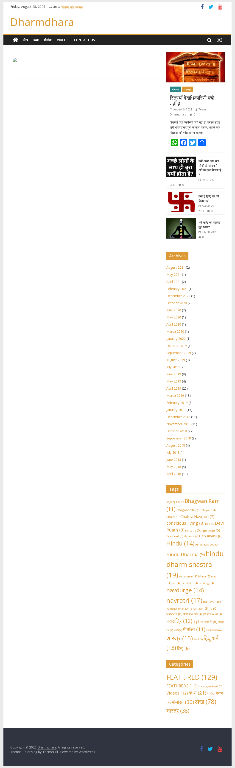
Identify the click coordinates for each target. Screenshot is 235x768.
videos (174, 613)
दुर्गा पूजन (208, 614)
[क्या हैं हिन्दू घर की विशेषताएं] (181, 194)
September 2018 (178, 438)
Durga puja (208, 530)
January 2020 (176, 338)
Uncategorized (209, 686)
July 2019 (173, 367)
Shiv (211, 608)
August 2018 (175, 445)
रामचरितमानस (214, 630)
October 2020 (176, 303)
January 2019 (176, 410)
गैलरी (211, 693)
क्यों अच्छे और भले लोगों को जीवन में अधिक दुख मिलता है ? (210, 168)
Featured (174, 536)
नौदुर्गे (198, 622)
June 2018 (173, 459)
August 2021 (175, 267)
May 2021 (173, 274)
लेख (25, 40)
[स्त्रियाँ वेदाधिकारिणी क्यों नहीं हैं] (195, 54)
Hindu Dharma (185, 554)
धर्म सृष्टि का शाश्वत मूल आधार (210, 224)
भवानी (178, 630)
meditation (189, 583)
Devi (209, 523)
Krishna (202, 576)
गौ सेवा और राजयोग (72, 6)
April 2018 (173, 474)
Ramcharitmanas (178, 608)
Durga (190, 530)
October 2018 (176, 431)
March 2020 (175, 331)
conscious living (185, 523)
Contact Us (84, 40)
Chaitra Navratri (197, 516)
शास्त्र (187, 89)
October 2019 (176, 345)
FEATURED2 (181, 686)
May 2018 (173, 466)
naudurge (206, 583)
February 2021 (177, 289)
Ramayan (212, 601)
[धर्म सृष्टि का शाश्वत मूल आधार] (181, 220)
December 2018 (178, 417)
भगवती (210, 621)
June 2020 (173, 310)
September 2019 (178, 353)
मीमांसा (47, 40)
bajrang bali (175, 502)
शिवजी (198, 639)
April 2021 (173, 281)
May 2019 (173, 381)
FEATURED (191, 677)
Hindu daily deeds (207, 544)
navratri (184, 600)
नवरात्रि (179, 621)
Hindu (180, 543)
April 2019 (173, 388)
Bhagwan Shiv (188, 510)
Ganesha (191, 536)
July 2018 (173, 452)
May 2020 (173, 317)
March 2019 (175, 395)
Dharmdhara (42, 22)
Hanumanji (210, 536)
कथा (36, 40)
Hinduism (186, 576)
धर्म (218, 614)
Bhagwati (208, 510)
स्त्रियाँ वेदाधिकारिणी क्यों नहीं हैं (192, 100)
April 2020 (173, 324)
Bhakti (172, 517)
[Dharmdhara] (15, 40)
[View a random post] (220, 40)
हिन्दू (183, 648)
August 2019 (175, 360)
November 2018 (178, 424)
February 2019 (177, 402)
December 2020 (178, 296)
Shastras (197, 608)
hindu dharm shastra (195, 564)
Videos (62, 40)
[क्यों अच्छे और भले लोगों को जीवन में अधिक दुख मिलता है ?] (181, 159)
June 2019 (173, 374)
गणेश (198, 614)
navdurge (185, 590)
